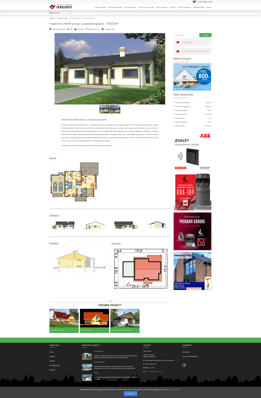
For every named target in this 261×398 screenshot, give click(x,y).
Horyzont (80, 29)
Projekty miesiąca (161, 7)
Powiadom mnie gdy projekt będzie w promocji (195, 51)
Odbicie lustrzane (94, 29)
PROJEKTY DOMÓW (100, 7)
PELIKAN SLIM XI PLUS (99, 362)
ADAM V (96, 373)
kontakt (52, 356)
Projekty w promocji (184, 7)
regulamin (186, 352)
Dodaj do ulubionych (58, 29)
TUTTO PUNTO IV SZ (98, 351)
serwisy (52, 361)
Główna (51, 18)
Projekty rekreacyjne (115, 7)
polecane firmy (54, 365)
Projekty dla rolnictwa (146, 7)
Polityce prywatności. (174, 389)
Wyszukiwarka (55, 12)
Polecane (173, 7)
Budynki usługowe (130, 7)
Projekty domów (62, 18)
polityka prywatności (189, 356)
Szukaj (205, 35)
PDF (71, 29)
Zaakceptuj (130, 394)
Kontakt (209, 7)
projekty (52, 370)
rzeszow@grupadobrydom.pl (154, 371)
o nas (51, 352)
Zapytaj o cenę (109, 29)
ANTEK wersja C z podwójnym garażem (82, 18)
